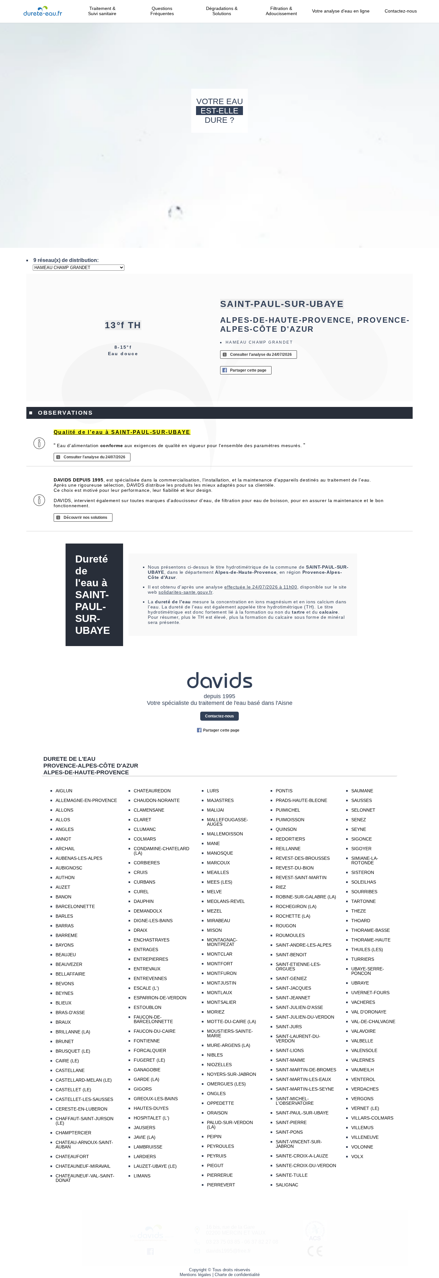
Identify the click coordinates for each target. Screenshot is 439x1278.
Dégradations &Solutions (221, 11)
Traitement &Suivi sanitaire (102, 11)
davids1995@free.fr (228, 1251)
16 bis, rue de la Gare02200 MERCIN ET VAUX (236, 1230)
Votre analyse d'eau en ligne (341, 13)
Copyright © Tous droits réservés (219, 1269)
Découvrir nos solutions (85, 517)
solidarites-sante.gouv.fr (185, 592)
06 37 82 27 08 (261, 1242)
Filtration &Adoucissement (281, 11)
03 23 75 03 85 (223, 1242)
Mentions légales (195, 1274)
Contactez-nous (401, 11)
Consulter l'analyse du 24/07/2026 (261, 354)
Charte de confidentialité (237, 1274)
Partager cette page (248, 370)
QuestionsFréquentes (162, 11)
